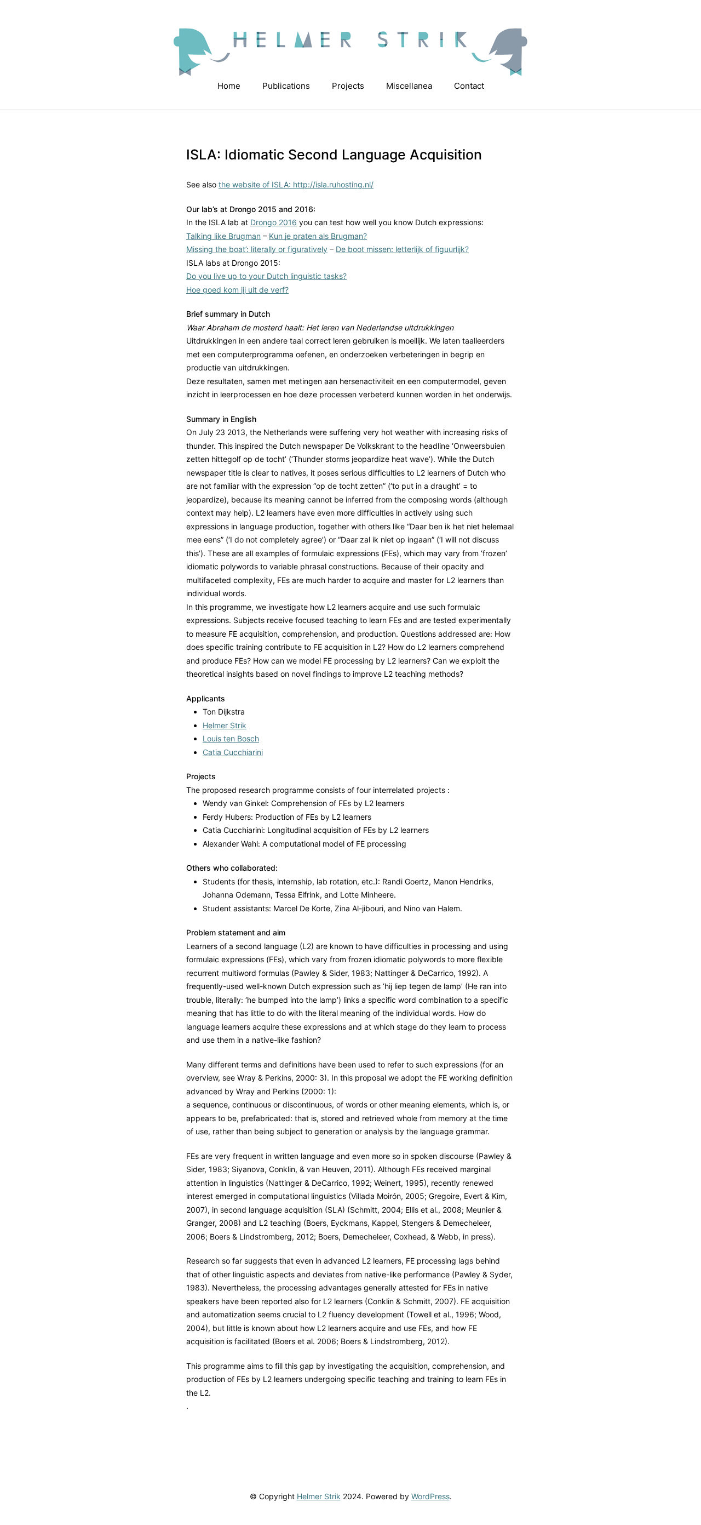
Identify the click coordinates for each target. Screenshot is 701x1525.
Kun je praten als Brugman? (318, 236)
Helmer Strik (224, 725)
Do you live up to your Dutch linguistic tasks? (266, 276)
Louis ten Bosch (231, 738)
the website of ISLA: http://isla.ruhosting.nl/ (296, 184)
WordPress (430, 1496)
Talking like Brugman (223, 236)
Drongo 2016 (273, 222)
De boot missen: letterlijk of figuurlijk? (402, 249)
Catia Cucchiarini (233, 752)
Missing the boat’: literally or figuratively (256, 249)
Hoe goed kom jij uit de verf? (237, 289)
